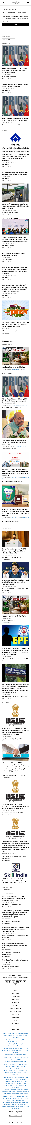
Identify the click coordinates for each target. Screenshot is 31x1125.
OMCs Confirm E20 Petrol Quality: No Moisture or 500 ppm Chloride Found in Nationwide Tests (15, 206)
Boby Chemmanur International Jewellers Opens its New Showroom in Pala (14, 946)
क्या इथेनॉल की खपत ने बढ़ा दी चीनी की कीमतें (14, 367)
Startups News (15, 996)
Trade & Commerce (15, 1008)
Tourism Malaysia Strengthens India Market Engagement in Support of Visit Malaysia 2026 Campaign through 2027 (15, 239)
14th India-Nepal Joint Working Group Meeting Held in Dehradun (15, 85)
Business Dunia (15, 2)
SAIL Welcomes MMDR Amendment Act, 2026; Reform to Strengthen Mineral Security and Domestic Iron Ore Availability (15, 157)
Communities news (16, 369)
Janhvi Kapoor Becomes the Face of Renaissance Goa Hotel (13, 254)
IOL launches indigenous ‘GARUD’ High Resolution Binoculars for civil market (15, 173)
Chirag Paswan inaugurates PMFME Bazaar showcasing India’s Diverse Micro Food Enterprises (14, 551)
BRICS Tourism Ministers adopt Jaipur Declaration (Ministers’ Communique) (15, 119)
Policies (25, 405)
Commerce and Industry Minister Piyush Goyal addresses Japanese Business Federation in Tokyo (15, 582)
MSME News (15, 999)
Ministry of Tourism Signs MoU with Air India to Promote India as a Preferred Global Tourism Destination (15, 324)
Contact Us (15, 1023)
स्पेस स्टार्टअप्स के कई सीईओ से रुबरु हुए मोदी (15, 1055)
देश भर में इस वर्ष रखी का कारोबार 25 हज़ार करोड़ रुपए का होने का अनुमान (15, 961)
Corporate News (16, 477)
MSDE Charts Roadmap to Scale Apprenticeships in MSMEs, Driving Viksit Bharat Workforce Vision (14, 881)
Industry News (16, 993)
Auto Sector (15, 1014)
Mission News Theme (10, 1122)
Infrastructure (15, 1002)
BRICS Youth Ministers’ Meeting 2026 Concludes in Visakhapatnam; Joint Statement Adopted (14, 70)
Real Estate (15, 1017)
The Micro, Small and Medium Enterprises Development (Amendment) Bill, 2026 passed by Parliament (15, 806)
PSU (15, 1020)
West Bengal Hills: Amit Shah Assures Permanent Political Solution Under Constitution (14, 442)
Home (15, 990)
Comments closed (6, 78)
